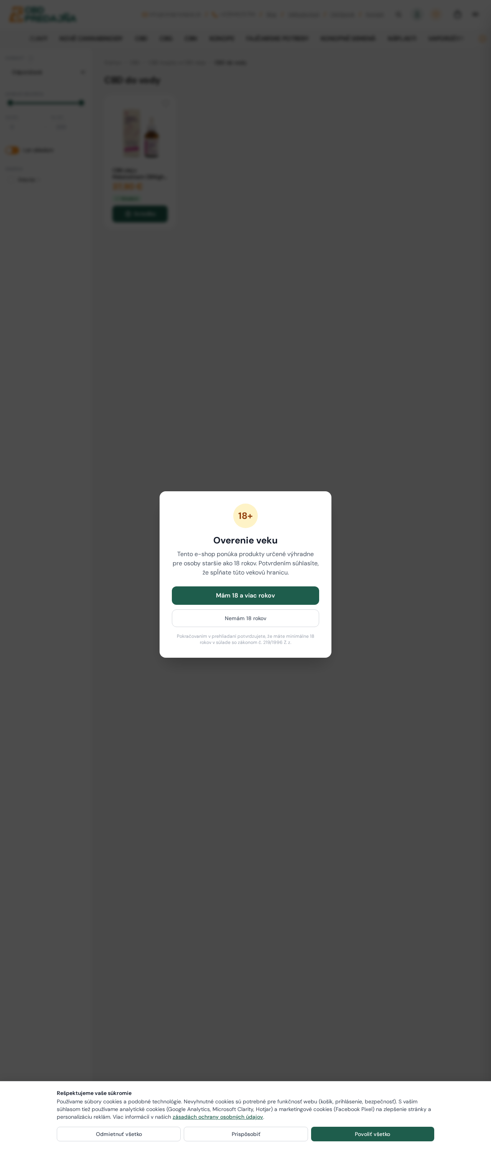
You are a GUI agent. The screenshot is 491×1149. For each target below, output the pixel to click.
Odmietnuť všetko (119, 1134)
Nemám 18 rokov (246, 618)
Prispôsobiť (246, 1134)
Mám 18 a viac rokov (245, 595)
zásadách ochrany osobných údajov (218, 1116)
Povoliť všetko (372, 1134)
